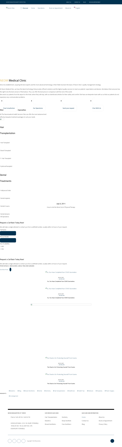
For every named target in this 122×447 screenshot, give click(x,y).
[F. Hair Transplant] (61, 158)
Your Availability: (5, 243)
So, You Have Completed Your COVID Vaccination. (61, 281)
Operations (41, 8)
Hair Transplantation (51, 417)
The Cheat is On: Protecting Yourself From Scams (61, 367)
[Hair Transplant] (61, 142)
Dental (40, 391)
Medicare (90, 391)
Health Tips (81, 391)
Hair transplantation (59, 391)
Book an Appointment (94, 2)
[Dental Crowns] (61, 206)
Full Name (3, 229)
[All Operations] (61, 216)
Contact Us (77, 2)
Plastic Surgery (110, 391)
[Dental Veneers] (61, 214)
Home (33, 8)
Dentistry (48, 391)
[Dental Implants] (61, 198)
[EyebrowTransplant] (61, 166)
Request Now (7, 252)
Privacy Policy (103, 424)
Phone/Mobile (4, 236)
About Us (68, 2)
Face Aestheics (66, 424)
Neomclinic (62, 279)
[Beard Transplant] (61, 150)
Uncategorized (14, 396)
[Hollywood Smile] (61, 190)
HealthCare (72, 391)
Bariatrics (12, 391)
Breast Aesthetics (30, 391)
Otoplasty (99, 391)
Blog (84, 2)
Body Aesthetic (66, 420)
